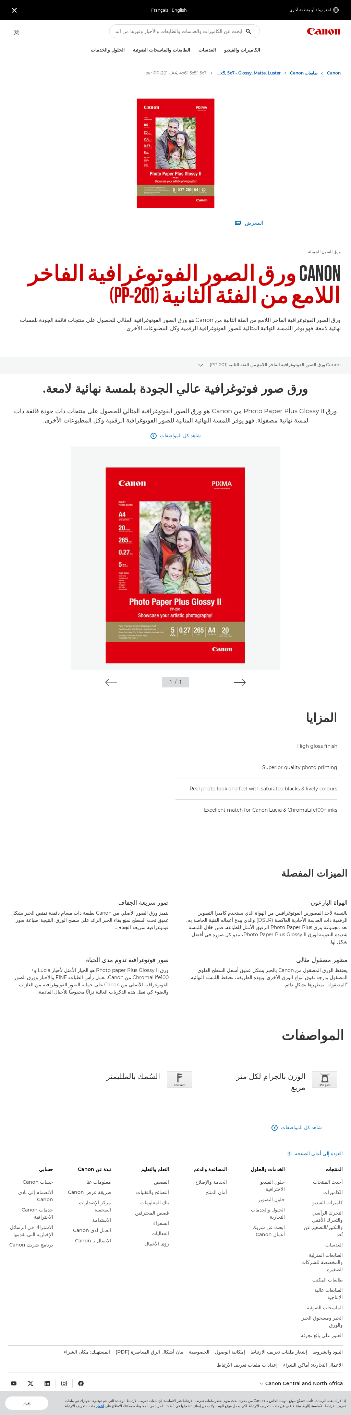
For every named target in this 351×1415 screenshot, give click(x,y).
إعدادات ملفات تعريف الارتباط (247, 1365)
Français (159, 10)
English (179, 10)
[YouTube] (13, 1383)
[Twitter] (30, 1383)
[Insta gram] (64, 1383)
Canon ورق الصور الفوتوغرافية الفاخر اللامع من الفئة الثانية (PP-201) (275, 364)
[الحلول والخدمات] (88, 50)
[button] (240, 682)
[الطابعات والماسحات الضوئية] (130, 50)
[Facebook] (81, 1383)
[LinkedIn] (47, 1383)
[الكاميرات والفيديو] (221, 50)
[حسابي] (16, 32)
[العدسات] (195, 50)
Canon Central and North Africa (303, 1383)
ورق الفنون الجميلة (324, 251)
